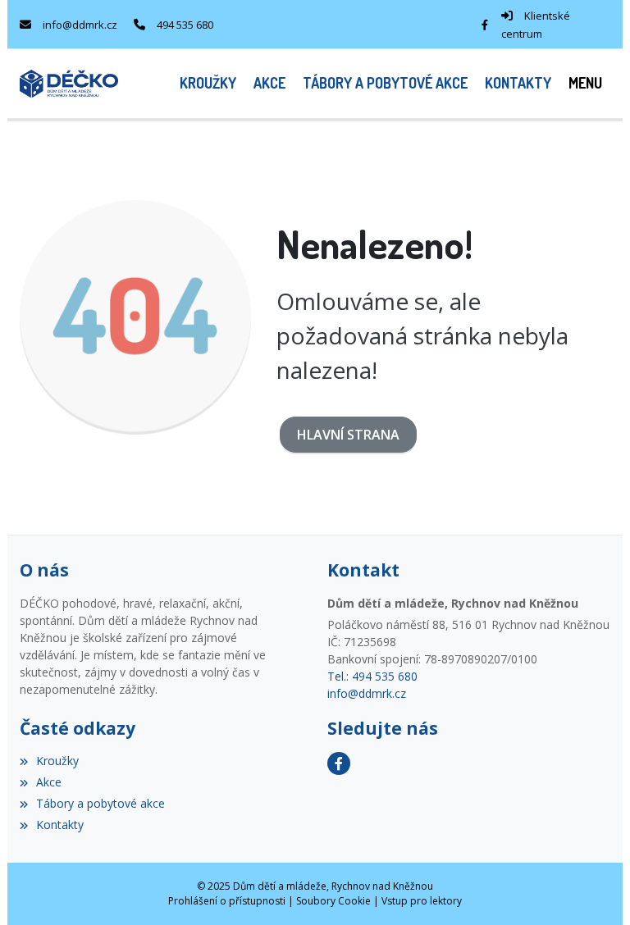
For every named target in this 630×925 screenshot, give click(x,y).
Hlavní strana (348, 435)
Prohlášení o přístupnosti (226, 901)
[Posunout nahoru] (593, 888)
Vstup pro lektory (421, 901)
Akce (49, 782)
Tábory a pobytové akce (100, 803)
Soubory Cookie (333, 901)
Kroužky (57, 760)
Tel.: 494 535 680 (372, 676)
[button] (584, 83)
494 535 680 (185, 24)
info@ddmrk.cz (80, 24)
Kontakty (60, 824)
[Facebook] (485, 24)
